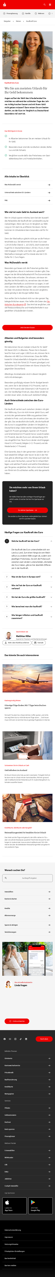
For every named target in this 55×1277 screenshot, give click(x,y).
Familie (27, 13)
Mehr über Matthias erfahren (18, 643)
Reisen (18, 21)
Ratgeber (7, 21)
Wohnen (41, 13)
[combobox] (27, 878)
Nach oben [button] (44, 1039)
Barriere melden (10, 1265)
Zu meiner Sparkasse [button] (25, 510)
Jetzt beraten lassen (27, 328)
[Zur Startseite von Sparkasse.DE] (4, 4)
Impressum (9, 1237)
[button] (50, 4)
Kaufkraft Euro (31, 21)
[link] (27, 693)
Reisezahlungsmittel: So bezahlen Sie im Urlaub (25, 833)
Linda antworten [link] (19, 1021)
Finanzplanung (12, 13)
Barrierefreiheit (10, 1258)
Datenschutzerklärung (13, 1230)
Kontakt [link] (40, 643)
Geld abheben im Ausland (16, 770)
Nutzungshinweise (11, 1244)
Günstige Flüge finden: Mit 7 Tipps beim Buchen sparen (25, 706)
